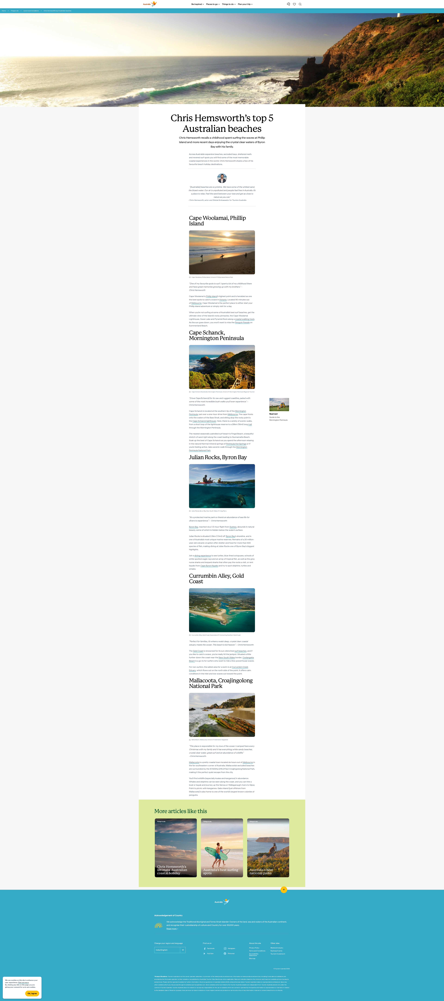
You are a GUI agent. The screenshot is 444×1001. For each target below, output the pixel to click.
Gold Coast (198, 651)
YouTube (210, 953)
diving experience (202, 555)
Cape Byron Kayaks (209, 565)
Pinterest (231, 953)
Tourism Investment (278, 954)
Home (4, 11)
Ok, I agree (32, 993)
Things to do (14, 11)
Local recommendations (31, 11)
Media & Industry (277, 948)
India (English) (161, 950)
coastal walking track (244, 319)
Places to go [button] (212, 4)
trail (250, 424)
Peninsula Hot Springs (236, 443)
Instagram (231, 948)
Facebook (210, 948)
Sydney (233, 527)
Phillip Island (211, 296)
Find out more (23, 982)
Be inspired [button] (196, 4)
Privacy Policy (254, 948)
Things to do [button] (228, 4)
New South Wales (227, 657)
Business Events (276, 951)
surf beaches (240, 651)
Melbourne (196, 303)
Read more (171, 928)
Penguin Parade (242, 322)
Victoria (223, 299)
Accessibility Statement (253, 954)
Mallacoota (194, 762)
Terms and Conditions (257, 951)
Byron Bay (193, 527)
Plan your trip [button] (244, 4)
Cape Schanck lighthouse (204, 421)
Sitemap (252, 958)
